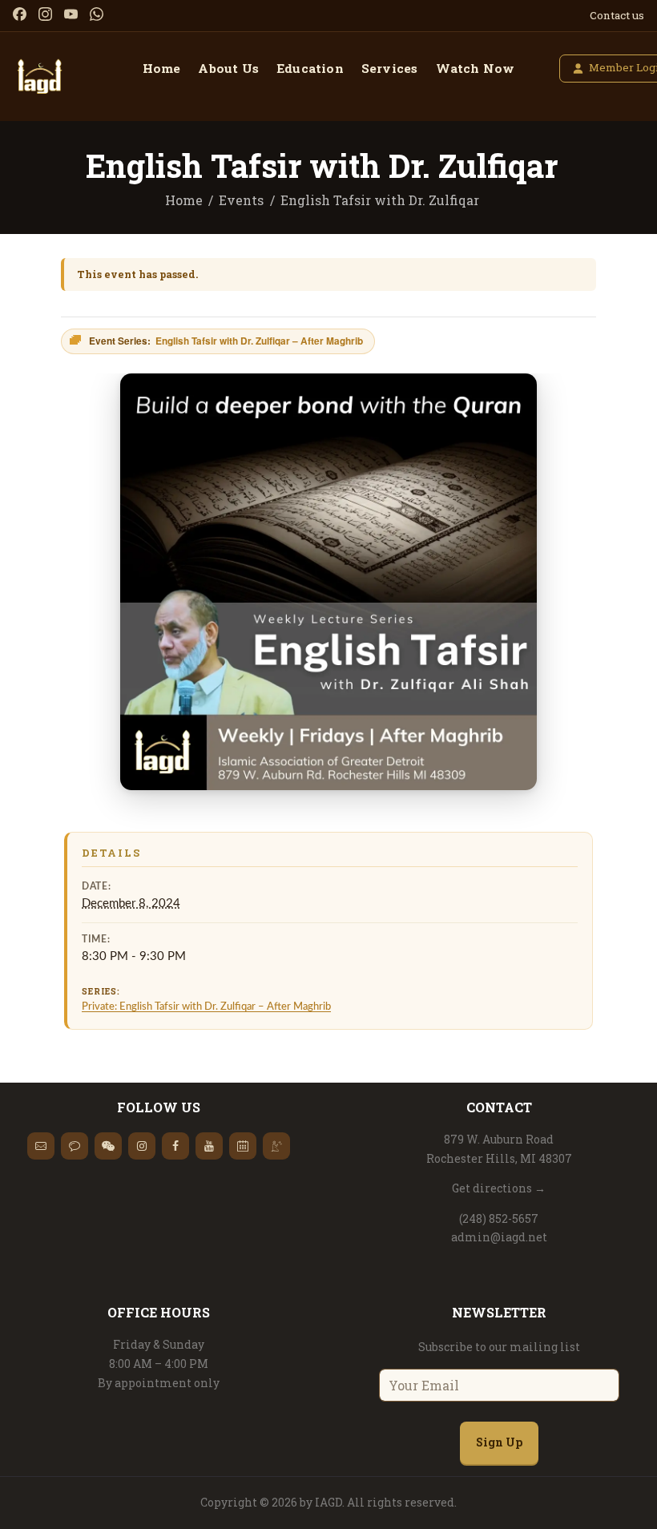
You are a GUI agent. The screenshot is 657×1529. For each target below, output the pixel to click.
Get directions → (499, 1188)
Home (184, 200)
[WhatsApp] (96, 14)
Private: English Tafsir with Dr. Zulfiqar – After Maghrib (206, 1006)
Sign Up (499, 1442)
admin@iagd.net (499, 1237)
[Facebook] (19, 14)
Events (241, 200)
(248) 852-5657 (498, 1218)
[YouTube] (71, 14)
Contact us (617, 15)
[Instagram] (45, 14)
